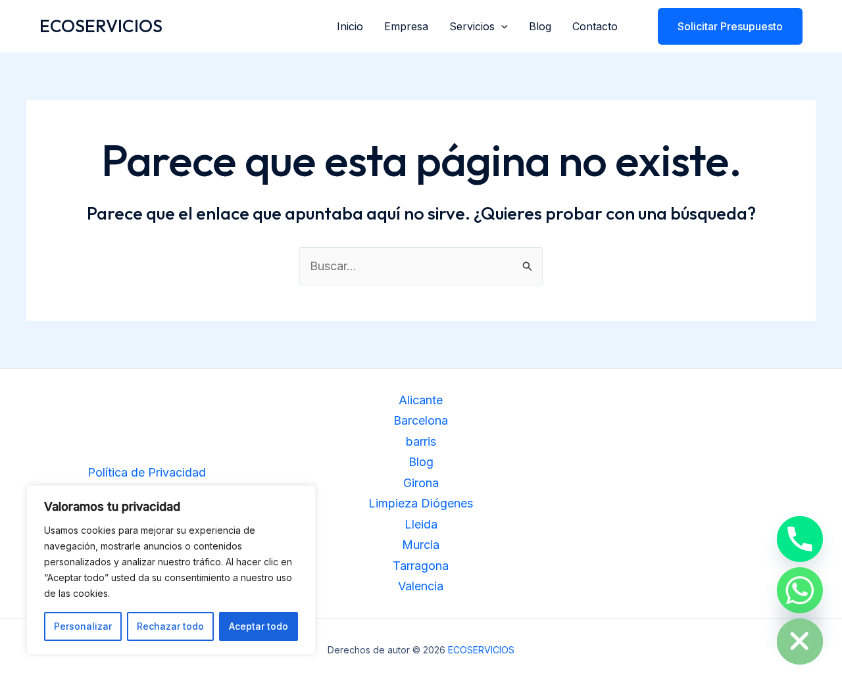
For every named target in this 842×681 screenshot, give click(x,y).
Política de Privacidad (146, 472)
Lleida (421, 524)
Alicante (421, 400)
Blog (540, 26)
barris (421, 441)
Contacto (595, 26)
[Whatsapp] (800, 590)
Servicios (472, 26)
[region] (171, 570)
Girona (421, 483)
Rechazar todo (170, 626)
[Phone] (800, 539)
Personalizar (83, 626)
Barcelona (420, 420)
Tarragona (421, 566)
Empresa (406, 26)
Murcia (420, 545)
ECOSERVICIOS (100, 26)
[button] (501, 26)
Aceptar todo (258, 626)
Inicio (350, 26)
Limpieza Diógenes (420, 503)
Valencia (420, 586)
